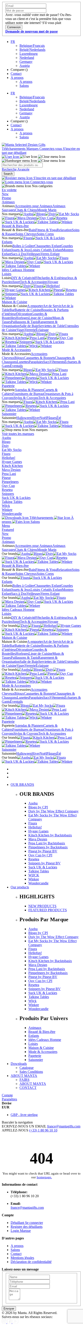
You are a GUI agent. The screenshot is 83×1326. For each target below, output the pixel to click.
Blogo (6, 442)
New (5, 194)
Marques (32, 149)
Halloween (24, 418)
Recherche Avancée (15, 169)
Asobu (6, 438)
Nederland (26, 58)
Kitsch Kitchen (12, 466)
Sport (16, 282)
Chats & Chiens (26, 210)
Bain (32, 230)
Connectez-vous (51, 149)
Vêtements (57, 362)
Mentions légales (22, 1258)
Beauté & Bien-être (15, 226)
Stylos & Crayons (26, 398)
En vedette (9, 190)
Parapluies (36, 362)
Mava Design (11, 470)
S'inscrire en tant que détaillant (54, 178)
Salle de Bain (29, 326)
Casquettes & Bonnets (39, 358)
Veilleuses (34, 254)
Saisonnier (9, 414)
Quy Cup (8, 486)
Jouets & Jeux (21, 250)
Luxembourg (28, 54)
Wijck (6, 506)
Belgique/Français (32, 46)
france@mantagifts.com (63, 1126)
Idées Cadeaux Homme (18, 270)
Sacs (46, 362)
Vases (21, 330)
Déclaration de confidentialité (31, 1262)
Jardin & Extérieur (54, 278)
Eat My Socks (11, 450)
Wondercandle (12, 514)
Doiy (5, 446)
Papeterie (8, 386)
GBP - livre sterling (24, 1115)
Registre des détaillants (26, 1227)
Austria (24, 65)
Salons (24, 85)
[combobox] (22, 165)
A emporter (35, 306)
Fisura (6, 454)
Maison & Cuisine (14, 302)
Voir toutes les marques (18, 434)
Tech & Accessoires (34, 282)
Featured (8, 530)
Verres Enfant (50, 254)
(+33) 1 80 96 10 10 (43, 1130)
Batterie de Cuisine (28, 310)
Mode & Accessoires (16, 350)
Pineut (6, 478)
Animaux (8, 202)
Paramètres (9, 1099)
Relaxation (64, 230)
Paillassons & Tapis (24, 322)
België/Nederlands (32, 50)
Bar (12, 310)
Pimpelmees (10, 482)
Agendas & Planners (29, 390)
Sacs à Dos (19, 254)
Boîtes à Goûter (23, 246)
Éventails (16, 366)
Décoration (24, 314)
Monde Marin (46, 210)
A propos (17, 77)
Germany (26, 62)
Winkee (7, 510)
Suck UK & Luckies (16, 498)
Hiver (36, 418)
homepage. (44, 1177)
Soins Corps (45, 234)
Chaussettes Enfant (47, 246)
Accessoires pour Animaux (33, 206)
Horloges (22, 318)
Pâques (51, 418)
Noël (43, 418)
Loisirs (6, 274)
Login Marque (21, 1231)
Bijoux (19, 358)
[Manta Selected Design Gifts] (23, 145)
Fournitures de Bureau (28, 394)
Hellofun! (8, 458)
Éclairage (42, 330)
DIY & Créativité (23, 278)
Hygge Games (12, 462)
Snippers (8, 494)
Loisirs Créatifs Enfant (46, 250)
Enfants (7, 242)
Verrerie (30, 330)
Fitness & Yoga (46, 230)
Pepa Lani (9, 474)
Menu (6, 526)
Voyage (53, 282)
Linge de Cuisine (40, 318)
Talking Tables (12, 502)
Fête (38, 278)
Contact (16, 73)
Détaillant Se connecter (27, 1223)
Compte (7, 1095)
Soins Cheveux (26, 234)
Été (58, 418)
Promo (6, 198)
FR (13, 42)
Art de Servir (52, 306)
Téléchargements (14, 149)
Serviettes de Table (51, 326)
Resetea (7, 490)
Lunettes (23, 362)
